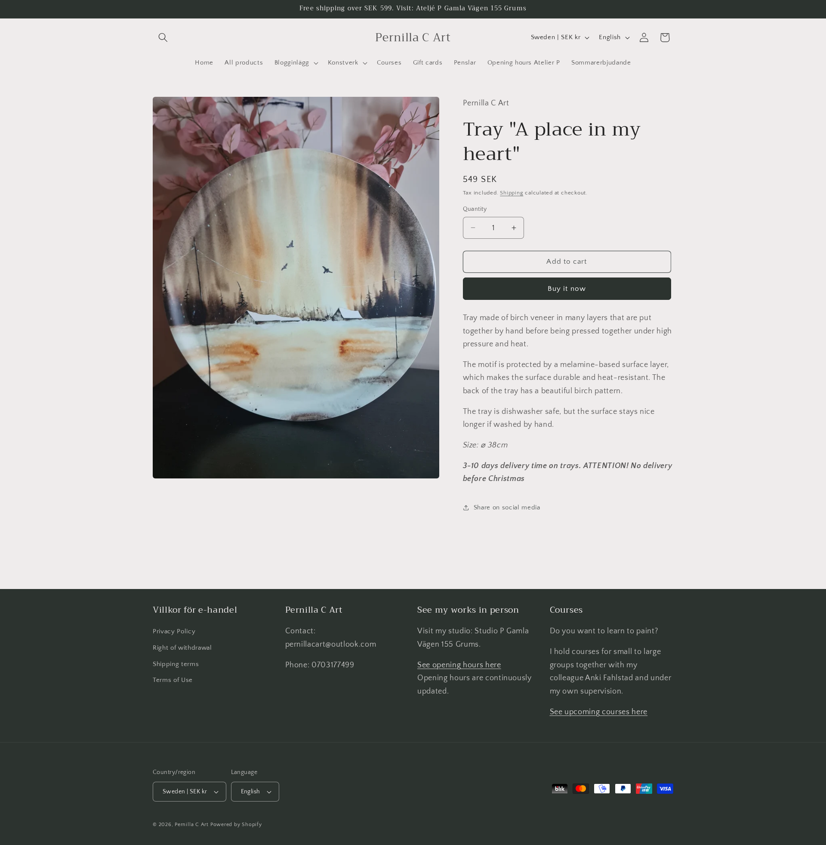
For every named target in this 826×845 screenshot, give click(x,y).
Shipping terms (176, 664)
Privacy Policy (174, 631)
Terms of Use (173, 680)
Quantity (475, 209)
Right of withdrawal (182, 648)
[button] (163, 37)
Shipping (511, 193)
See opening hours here (459, 665)
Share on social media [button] (507, 507)
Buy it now (567, 288)
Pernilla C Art (192, 824)
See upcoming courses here (599, 712)
